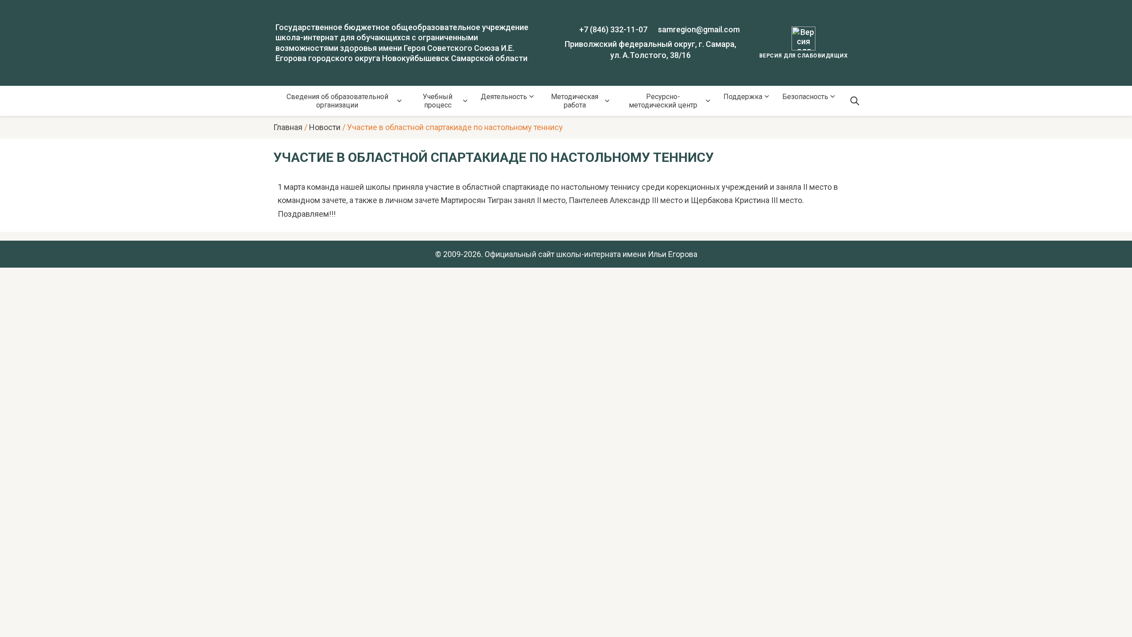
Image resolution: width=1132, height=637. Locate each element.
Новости (324, 127)
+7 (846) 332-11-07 (613, 29)
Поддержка (742, 96)
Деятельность (504, 96)
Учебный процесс (437, 100)
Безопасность (805, 96)
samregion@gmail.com (699, 29)
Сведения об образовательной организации (337, 100)
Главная (287, 127)
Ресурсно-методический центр (663, 100)
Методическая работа (574, 100)
